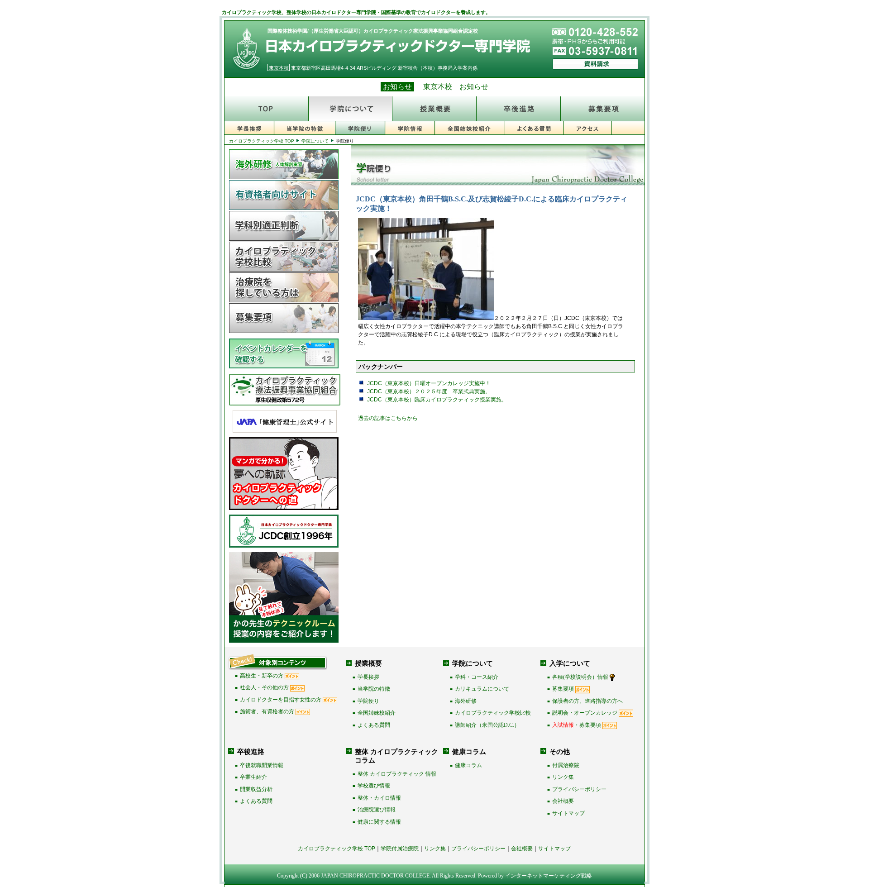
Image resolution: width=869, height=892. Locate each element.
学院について (315, 140)
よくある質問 (374, 725)
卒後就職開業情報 (261, 765)
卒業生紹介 (253, 777)
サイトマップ (568, 813)
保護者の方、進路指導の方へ (587, 701)
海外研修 (466, 701)
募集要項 (563, 689)
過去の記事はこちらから (388, 418)
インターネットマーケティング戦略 (548, 876)
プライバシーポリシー (579, 789)
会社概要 (563, 801)
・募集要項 (576, 725)
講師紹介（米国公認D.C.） (487, 725)
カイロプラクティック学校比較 (493, 713)
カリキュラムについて (482, 689)
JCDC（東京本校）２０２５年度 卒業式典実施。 (429, 391)
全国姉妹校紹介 (377, 713)
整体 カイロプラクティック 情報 (397, 774)
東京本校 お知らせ (455, 87)
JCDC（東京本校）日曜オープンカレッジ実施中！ (429, 383)
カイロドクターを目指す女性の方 (280, 699)
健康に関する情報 (379, 822)
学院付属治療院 (400, 848)
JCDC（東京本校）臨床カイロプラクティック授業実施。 (437, 399)
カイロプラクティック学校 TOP (261, 140)
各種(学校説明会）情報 (580, 677)
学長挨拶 (368, 677)
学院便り (368, 701)
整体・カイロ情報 (379, 798)
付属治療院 (565, 765)
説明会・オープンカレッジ (584, 713)
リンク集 (563, 777)
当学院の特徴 (374, 689)
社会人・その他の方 (264, 687)
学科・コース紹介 (476, 677)
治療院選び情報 (377, 809)
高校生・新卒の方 (261, 676)
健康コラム (468, 765)
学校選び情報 (374, 785)
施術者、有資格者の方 (267, 711)
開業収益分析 (256, 789)
